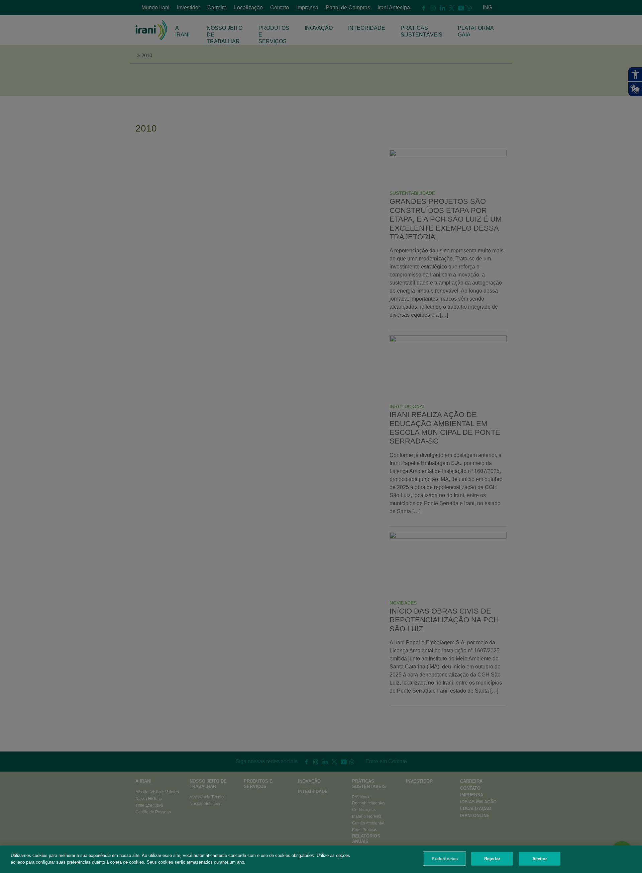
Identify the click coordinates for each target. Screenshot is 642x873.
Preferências (445, 858)
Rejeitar (492, 858)
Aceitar (539, 858)
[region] (321, 859)
